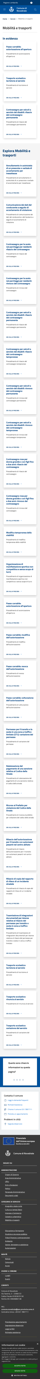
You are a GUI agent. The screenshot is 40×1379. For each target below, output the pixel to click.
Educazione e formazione (14, 1230)
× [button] (37, 1344)
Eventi (7, 1279)
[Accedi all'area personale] (31, 2)
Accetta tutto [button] (20, 1366)
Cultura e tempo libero (13, 1209)
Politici (7, 1188)
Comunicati (9, 1262)
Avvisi (7, 1265)
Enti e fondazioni (11, 1185)
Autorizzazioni (10, 1248)
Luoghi (7, 1275)
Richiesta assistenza (12, 1332)
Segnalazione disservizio (14, 1325)
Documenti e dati (11, 1195)
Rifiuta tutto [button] (20, 1371)
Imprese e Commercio (13, 1213)
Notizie (7, 1258)
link (9, 1361)
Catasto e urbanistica (13, 1216)
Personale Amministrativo (15, 1192)
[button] (20, 1375)
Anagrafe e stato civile (13, 1206)
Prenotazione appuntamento (16, 1322)
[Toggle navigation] (4, 9)
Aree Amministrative (13, 1178)
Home (5, 18)
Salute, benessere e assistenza (16, 1244)
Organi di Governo (12, 1174)
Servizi (12, 18)
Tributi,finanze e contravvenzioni (17, 1237)
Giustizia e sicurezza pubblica (16, 1234)
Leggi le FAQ (9, 1329)
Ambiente (8, 1241)
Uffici (7, 1181)
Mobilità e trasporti (12, 1220)
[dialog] (20, 1360)
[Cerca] (35, 9)
